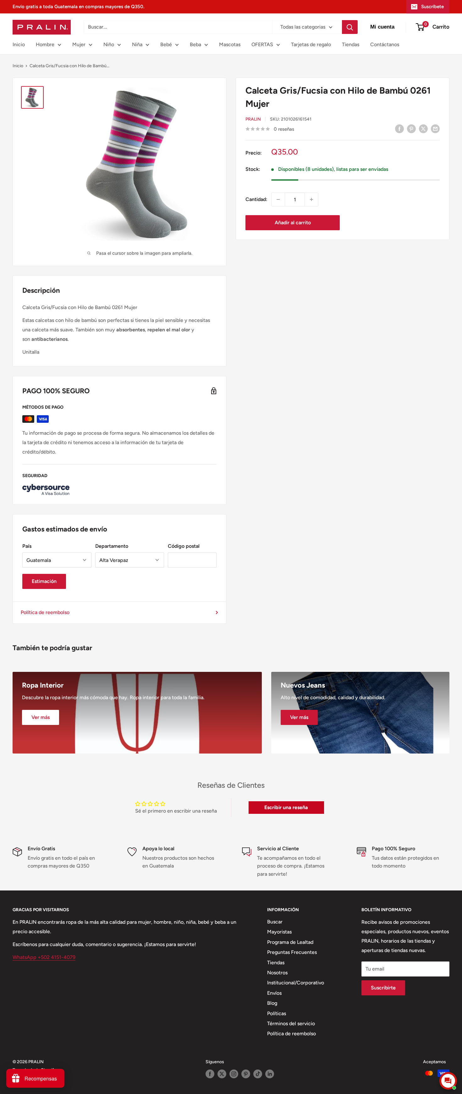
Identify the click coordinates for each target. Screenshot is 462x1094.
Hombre (45, 44)
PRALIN (253, 119)
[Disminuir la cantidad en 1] (278, 199)
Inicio (19, 44)
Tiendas (350, 44)
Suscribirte (383, 988)
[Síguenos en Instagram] (233, 1074)
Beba (195, 44)
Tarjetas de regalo (311, 44)
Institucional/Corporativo (295, 983)
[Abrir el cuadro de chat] (448, 1081)
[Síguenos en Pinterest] (245, 1074)
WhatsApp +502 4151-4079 (44, 957)
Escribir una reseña (286, 807)
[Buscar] (350, 27)
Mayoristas (279, 932)
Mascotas (229, 44)
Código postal (184, 546)
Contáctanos (384, 44)
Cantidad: (256, 199)
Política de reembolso (45, 612)
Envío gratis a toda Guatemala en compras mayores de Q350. (78, 6)
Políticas (276, 1013)
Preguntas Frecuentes (292, 952)
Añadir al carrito (293, 223)
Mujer (78, 44)
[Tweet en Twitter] (423, 128)
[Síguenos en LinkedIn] (269, 1074)
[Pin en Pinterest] (411, 128)
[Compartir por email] (435, 128)
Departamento (111, 546)
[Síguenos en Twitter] (221, 1074)
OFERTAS (262, 44)
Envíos (274, 993)
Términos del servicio (291, 1023)
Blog (272, 1003)
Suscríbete (432, 6)
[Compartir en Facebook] (399, 128)
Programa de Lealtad (290, 942)
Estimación (44, 581)
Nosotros (277, 973)
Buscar (275, 922)
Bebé (166, 44)
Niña (137, 44)
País (26, 546)
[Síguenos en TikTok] (257, 1074)
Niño (108, 44)
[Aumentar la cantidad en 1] (311, 199)
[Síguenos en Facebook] (210, 1074)
